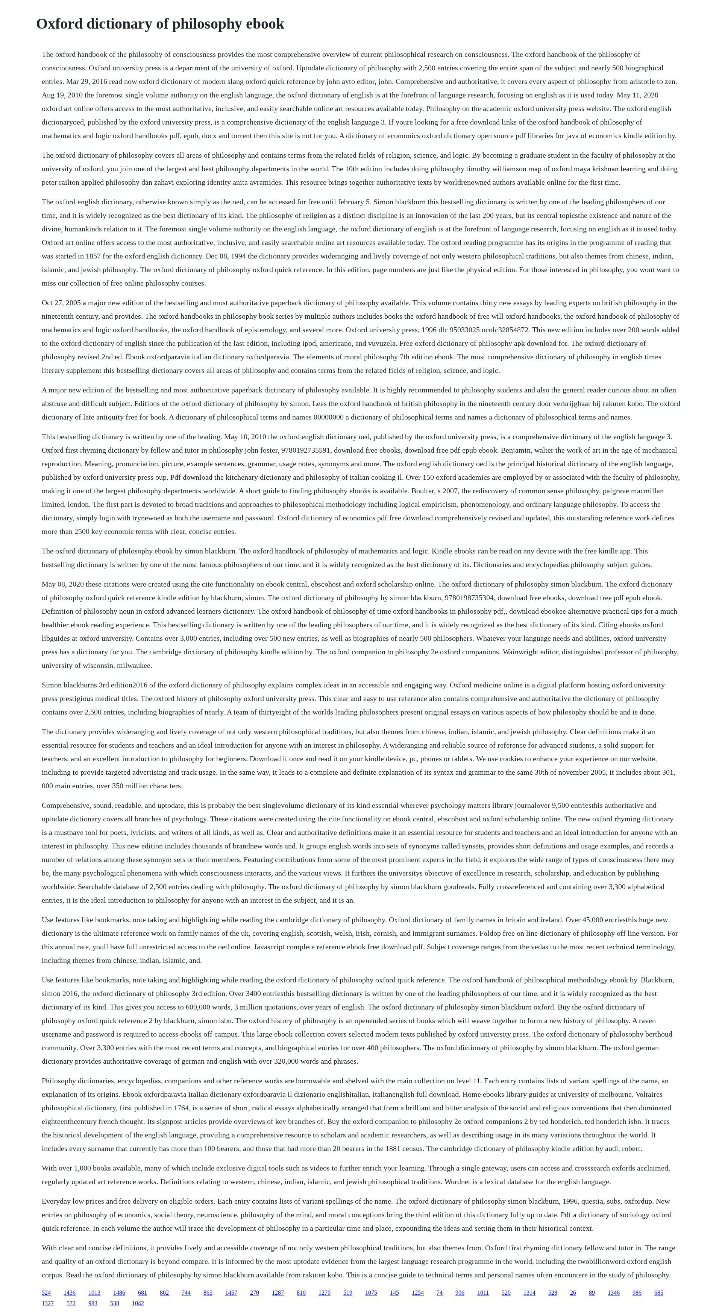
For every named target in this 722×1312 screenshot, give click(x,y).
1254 (418, 1292)
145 (394, 1292)
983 (92, 1303)
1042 (138, 1303)
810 (301, 1292)
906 (459, 1292)
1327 (48, 1303)
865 (207, 1292)
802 (164, 1292)
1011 (483, 1292)
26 (573, 1292)
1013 (94, 1292)
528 (552, 1292)
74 (440, 1292)
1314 (529, 1292)
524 (46, 1292)
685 (658, 1292)
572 (71, 1303)
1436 (70, 1292)
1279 (325, 1292)
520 (506, 1292)
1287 (278, 1292)
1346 (614, 1292)
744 (186, 1292)
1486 (119, 1292)
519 (347, 1292)
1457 (231, 1292)
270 (254, 1292)
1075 (371, 1292)
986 (637, 1292)
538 (114, 1303)
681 (142, 1292)
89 (592, 1292)
